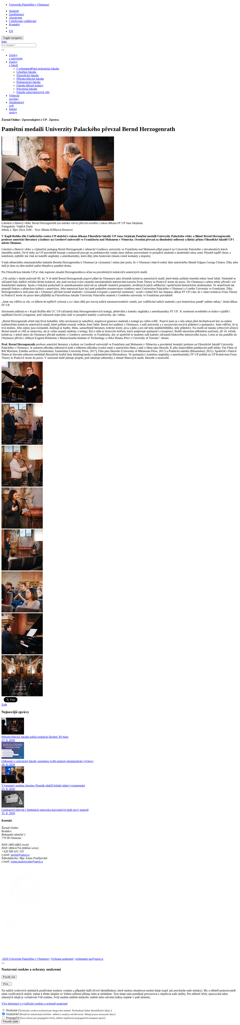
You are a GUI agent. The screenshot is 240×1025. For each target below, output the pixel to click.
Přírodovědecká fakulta (30, 78)
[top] (3, 963)
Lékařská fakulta (26, 72)
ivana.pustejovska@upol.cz (27, 861)
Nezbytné (11, 1010)
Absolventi (15, 17)
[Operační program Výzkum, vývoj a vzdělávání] (23, 925)
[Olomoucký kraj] (14, 945)
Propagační (12, 1017)
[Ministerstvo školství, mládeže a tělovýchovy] (8, 935)
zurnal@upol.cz (20, 854)
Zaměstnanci (16, 14)
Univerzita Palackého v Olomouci (29, 4)
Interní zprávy (13, 110)
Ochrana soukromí (62, 958)
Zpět (4, 704)
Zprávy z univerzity (16, 57)
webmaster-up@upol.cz (89, 958)
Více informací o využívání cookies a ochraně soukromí (35, 1003)
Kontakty (14, 24)
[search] (3, 49)
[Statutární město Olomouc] (10, 955)
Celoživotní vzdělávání (22, 21)
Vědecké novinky (14, 97)
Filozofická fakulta (27, 75)
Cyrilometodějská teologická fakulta (37, 68)
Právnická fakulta (26, 88)
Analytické (12, 1014)
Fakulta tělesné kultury (29, 85)
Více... (6, 984)
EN (11, 31)
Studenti (14, 11)
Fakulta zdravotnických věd (32, 92)
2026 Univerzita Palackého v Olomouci (25, 958)
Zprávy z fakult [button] (13, 63)
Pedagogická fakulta (28, 82)
